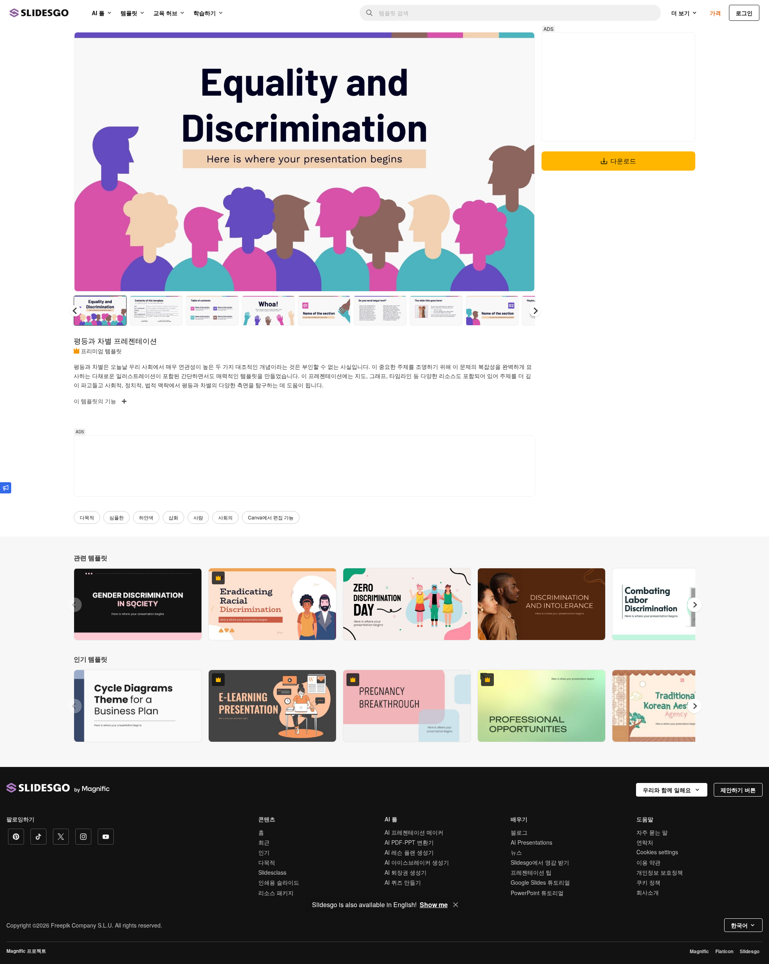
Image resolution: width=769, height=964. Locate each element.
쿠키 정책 (648, 882)
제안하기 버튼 (738, 790)
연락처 (644, 842)
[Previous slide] (74, 605)
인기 (264, 852)
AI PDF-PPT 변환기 (409, 842)
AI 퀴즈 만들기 (402, 882)
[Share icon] (521, 45)
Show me (434, 904)
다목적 (87, 517)
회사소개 (647, 892)
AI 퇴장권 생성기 (405, 872)
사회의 (225, 517)
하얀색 (146, 517)
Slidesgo (749, 951)
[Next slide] (522, 162)
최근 (264, 842)
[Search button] (369, 13)
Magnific (699, 951)
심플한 (116, 517)
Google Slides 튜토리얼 (540, 882)
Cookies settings (657, 852)
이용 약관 (648, 862)
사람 (198, 517)
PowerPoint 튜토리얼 (537, 893)
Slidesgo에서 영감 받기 (540, 862)
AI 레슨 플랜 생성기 (409, 852)
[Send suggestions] (5, 487)
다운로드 (623, 160)
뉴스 (516, 852)
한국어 (739, 925)
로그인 (744, 13)
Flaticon (724, 951)
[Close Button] (456, 904)
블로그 (519, 832)
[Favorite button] (500, 45)
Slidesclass (272, 872)
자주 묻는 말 (652, 832)
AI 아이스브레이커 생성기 (416, 862)
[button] (535, 310)
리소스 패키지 (276, 893)
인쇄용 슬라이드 (278, 882)
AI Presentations (531, 842)
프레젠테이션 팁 (531, 872)
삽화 (173, 517)
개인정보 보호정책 (659, 872)
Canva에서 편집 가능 (271, 517)
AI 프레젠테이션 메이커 (413, 832)
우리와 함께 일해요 (667, 790)
